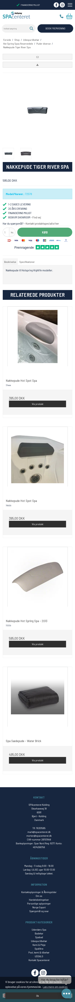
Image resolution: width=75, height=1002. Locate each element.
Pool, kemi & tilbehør (39, 952)
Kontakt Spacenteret (39, 960)
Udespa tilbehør (39, 941)
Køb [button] (45, 232)
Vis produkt (37, 403)
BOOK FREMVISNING (55, 28)
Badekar (39, 933)
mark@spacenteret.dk (38, 831)
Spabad (39, 937)
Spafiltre (39, 948)
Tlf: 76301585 (39, 828)
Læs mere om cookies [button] (55, 986)
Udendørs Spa (39, 929)
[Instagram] (62, 4)
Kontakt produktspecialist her (42, 223)
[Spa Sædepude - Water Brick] (37, 701)
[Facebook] (56, 4)
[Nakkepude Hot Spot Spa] (37, 341)
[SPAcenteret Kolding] (16, 14)
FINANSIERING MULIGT (30, 5)
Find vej (36, 217)
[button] (37, 57)
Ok (37, 995)
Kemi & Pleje (39, 944)
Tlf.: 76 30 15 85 (61, 16)
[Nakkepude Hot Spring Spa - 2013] (37, 581)
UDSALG (39, 956)
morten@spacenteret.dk (39, 835)
